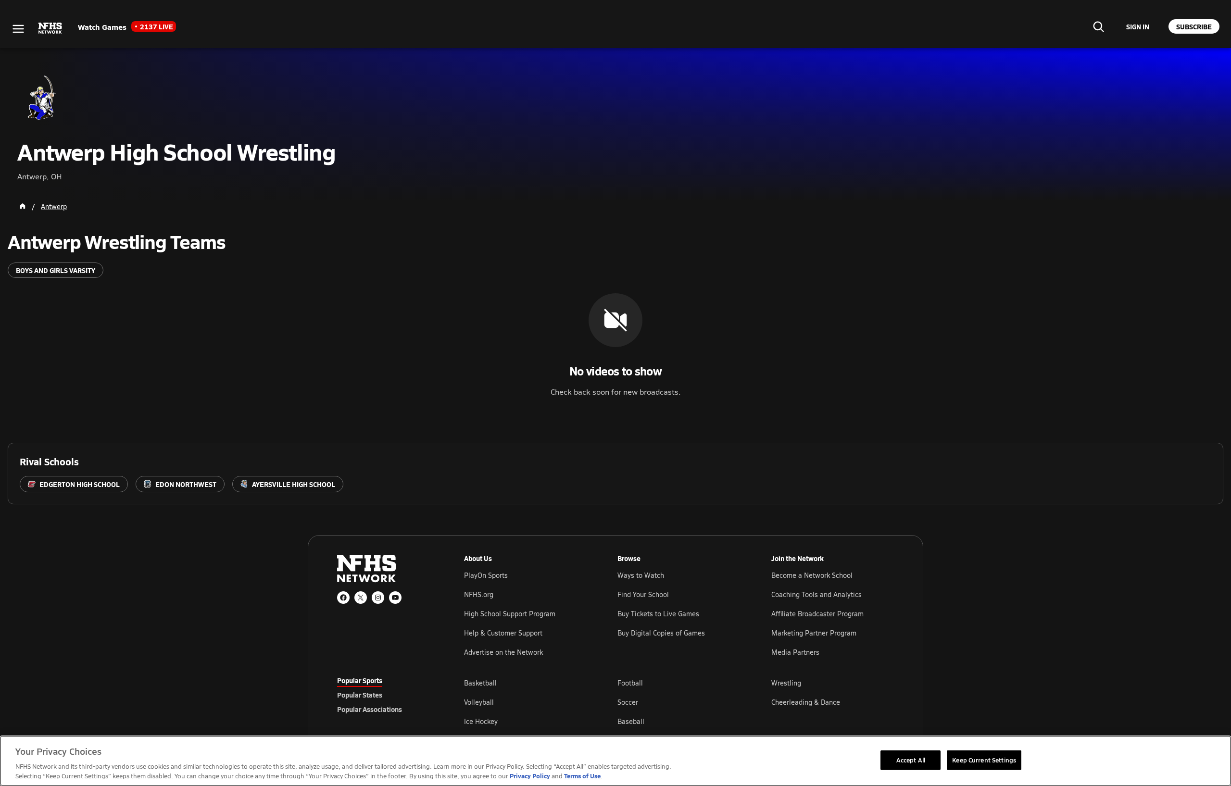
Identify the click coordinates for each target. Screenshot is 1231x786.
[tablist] (385, 694)
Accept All (910, 759)
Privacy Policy (530, 775)
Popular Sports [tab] (359, 680)
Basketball (480, 682)
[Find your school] (1098, 26)
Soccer (627, 702)
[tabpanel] (679, 702)
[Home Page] (22, 206)
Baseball (630, 721)
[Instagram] (378, 597)
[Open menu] (18, 28)
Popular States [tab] (359, 694)
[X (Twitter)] (360, 597)
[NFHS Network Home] (50, 28)
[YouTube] (395, 597)
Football (630, 682)
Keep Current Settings (984, 759)
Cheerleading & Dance (805, 702)
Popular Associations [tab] (369, 709)
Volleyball (479, 702)
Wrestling (786, 682)
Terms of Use (582, 775)
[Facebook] (343, 597)
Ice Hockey (481, 721)
